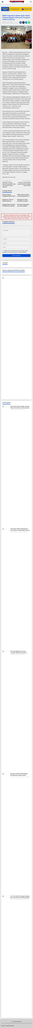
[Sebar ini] (20, 22)
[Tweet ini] (23, 22)
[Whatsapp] (29, 22)
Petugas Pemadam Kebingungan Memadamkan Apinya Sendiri (19, 774)
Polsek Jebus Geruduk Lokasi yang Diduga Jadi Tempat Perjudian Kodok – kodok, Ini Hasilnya (23, 195)
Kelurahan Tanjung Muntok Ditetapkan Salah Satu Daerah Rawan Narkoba (9, 184)
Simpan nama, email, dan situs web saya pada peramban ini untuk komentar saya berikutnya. (15, 251)
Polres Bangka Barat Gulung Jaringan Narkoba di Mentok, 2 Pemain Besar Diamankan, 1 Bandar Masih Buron (19, 652)
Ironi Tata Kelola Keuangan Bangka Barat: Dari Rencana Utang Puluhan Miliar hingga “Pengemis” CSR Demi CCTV (19, 896)
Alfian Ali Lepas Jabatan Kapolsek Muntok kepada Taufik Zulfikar (24, 183)
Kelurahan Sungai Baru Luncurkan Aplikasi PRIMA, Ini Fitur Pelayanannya (23, 205)
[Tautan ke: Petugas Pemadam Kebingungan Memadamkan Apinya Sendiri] (5, 833)
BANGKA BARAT (5, 23)
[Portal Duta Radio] (17, 2)
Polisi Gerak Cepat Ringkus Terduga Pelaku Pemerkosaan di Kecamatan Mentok (19, 407)
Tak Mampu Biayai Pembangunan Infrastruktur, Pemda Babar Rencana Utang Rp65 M (20, 529)
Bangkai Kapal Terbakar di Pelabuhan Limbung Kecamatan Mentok (8, 205)
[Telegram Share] (26, 22)
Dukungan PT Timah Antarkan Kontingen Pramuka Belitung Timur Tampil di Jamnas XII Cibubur (23, 200)
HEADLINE (11, 23)
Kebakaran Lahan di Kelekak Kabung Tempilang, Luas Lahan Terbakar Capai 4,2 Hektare (8, 200)
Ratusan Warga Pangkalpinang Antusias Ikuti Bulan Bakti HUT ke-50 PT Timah (9, 195)
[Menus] (2, 2)
